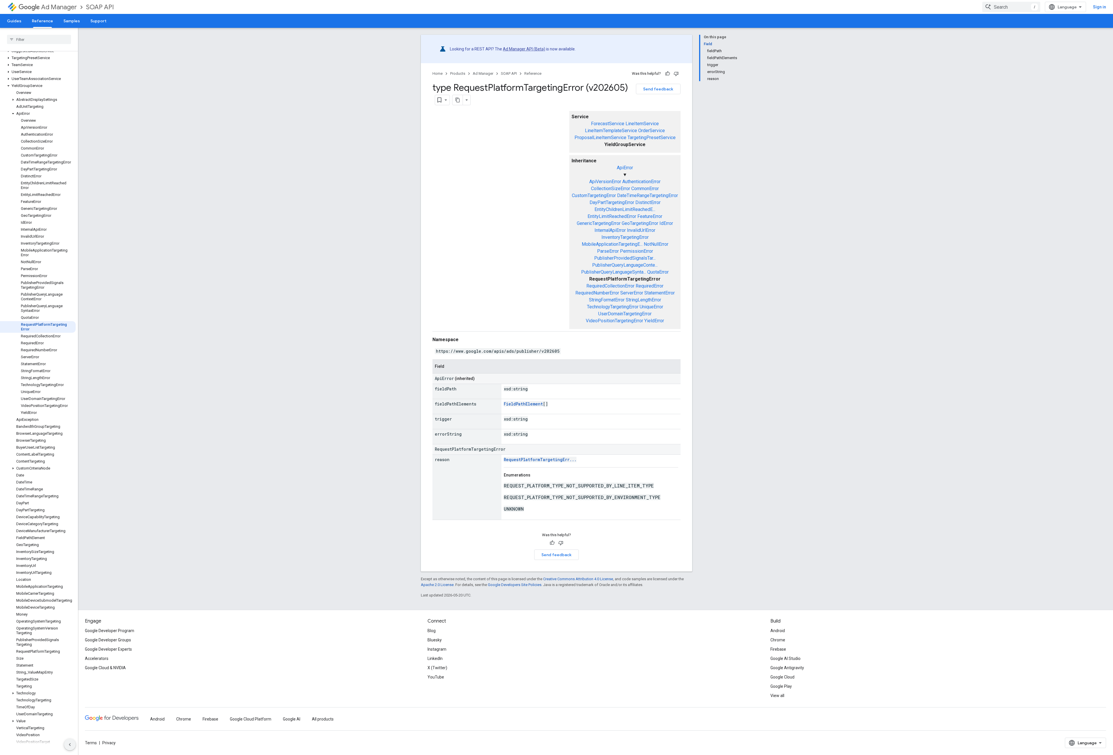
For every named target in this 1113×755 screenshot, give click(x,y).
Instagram (437, 649)
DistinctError (648, 202)
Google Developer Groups (108, 640)
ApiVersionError (605, 181)
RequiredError (649, 286)
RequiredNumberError (597, 293)
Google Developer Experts (108, 649)
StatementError (659, 293)
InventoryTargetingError (625, 237)
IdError (666, 223)
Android (777, 630)
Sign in (1099, 7)
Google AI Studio (785, 658)
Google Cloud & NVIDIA (105, 667)
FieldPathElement (523, 404)
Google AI (291, 719)
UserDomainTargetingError (625, 313)
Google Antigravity (787, 667)
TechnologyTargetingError (613, 307)
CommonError (645, 188)
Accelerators (96, 658)
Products (457, 73)
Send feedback (658, 89)
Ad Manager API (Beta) (524, 49)
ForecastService (607, 123)
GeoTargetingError (640, 223)
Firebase (778, 649)
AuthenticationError (641, 181)
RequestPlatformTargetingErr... (540, 459)
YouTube (436, 677)
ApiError (625, 167)
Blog (432, 630)
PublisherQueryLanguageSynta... (613, 272)
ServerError (631, 293)
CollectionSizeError (610, 188)
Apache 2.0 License (437, 585)
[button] (38, 57)
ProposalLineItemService (600, 137)
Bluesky (435, 640)
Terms (91, 743)
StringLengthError (643, 300)
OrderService (651, 130)
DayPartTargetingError (612, 202)
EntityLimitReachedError (612, 216)
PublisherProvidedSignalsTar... (625, 258)
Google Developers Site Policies (514, 585)
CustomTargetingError (594, 195)
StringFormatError (607, 300)
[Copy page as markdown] (457, 100)
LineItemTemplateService (611, 130)
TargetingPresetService (652, 137)
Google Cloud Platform (250, 719)
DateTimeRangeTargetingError (647, 195)
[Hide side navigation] (70, 744)
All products (323, 719)
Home (437, 73)
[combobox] (1011, 7)
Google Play (781, 686)
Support (98, 20)
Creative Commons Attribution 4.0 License (578, 579)
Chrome (777, 640)
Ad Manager (59, 7)
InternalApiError (610, 230)
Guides (14, 20)
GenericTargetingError (599, 223)
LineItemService (642, 123)
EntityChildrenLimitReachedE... (624, 209)
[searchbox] (39, 39)
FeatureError (649, 216)
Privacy (109, 743)
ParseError (608, 251)
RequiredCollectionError (610, 286)
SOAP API (100, 7)
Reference (42, 20)
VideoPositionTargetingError (614, 320)
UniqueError (651, 307)
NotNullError (656, 244)
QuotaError (658, 272)
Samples (71, 20)
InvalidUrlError (641, 230)
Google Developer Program (109, 630)
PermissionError (636, 251)
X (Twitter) (437, 667)
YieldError (654, 320)
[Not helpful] (676, 73)
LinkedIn (435, 658)
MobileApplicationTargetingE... (612, 244)
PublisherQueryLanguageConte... (625, 265)
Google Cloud (782, 677)
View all (777, 695)
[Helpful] (667, 73)
